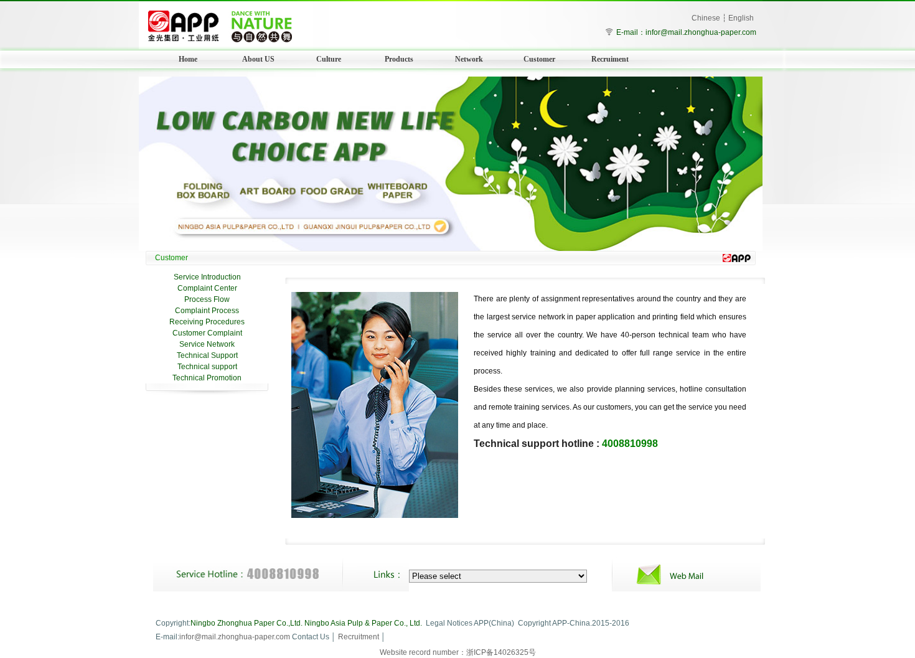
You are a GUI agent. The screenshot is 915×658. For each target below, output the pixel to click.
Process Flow (207, 299)
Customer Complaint (207, 333)
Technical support (207, 366)
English (741, 18)
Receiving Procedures (207, 321)
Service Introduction (207, 277)
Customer (539, 59)
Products (399, 59)
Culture (328, 59)
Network (469, 59)
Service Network (207, 344)
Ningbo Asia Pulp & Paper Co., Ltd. (363, 623)
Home (188, 59)
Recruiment (610, 59)
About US (258, 59)
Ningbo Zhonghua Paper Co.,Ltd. (246, 623)
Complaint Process (207, 310)
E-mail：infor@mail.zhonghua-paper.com (686, 32)
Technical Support (207, 355)
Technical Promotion (207, 378)
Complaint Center (207, 288)
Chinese (706, 18)
